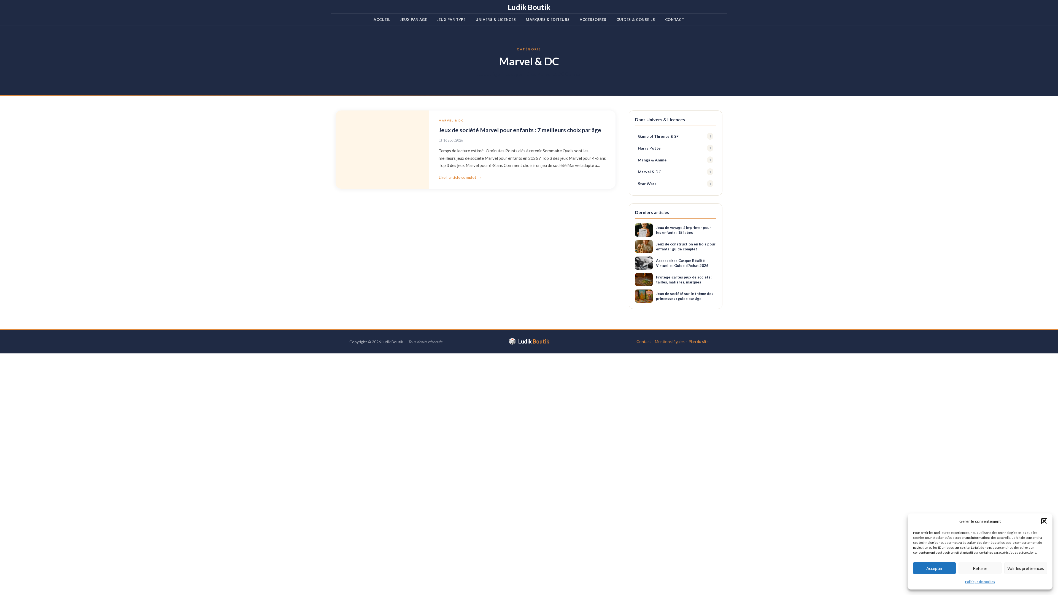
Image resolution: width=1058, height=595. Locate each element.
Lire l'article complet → (460, 177)
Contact (674, 19)
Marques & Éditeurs (548, 19)
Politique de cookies (980, 582)
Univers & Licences (496, 19)
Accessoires (593, 19)
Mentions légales (670, 341)
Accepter (934, 568)
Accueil (382, 19)
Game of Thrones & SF (674, 136)
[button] (1044, 521)
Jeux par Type (451, 19)
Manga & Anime (674, 160)
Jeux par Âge (413, 19)
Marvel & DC (451, 120)
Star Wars (674, 183)
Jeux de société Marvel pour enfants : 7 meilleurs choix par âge (520, 129)
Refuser (980, 568)
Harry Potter (674, 148)
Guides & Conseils (635, 19)
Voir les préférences (1025, 568)
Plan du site (699, 341)
